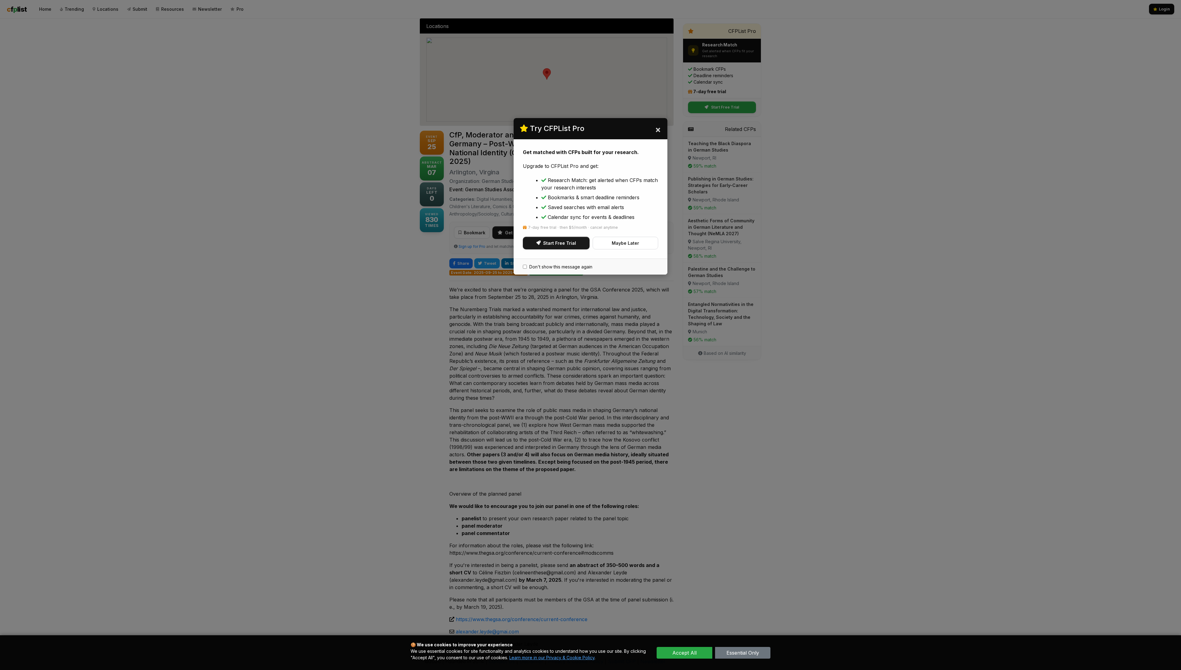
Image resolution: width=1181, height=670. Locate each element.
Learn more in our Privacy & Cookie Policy (551, 657)
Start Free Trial (559, 243)
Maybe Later (625, 243)
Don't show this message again (560, 266)
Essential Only (742, 653)
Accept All (684, 653)
